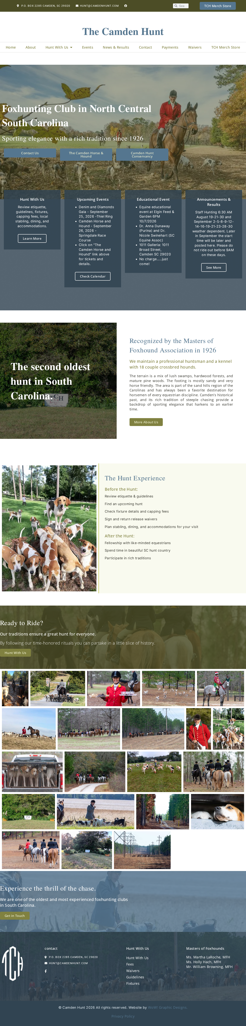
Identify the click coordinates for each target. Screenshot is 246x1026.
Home (11, 47)
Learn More (32, 238)
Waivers (195, 47)
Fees (130, 964)
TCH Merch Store (225, 47)
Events (87, 47)
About (31, 47)
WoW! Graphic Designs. (168, 1007)
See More (213, 267)
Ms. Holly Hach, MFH (203, 962)
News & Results (116, 47)
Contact (145, 47)
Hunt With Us (57, 47)
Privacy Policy (123, 1016)
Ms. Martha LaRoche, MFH (208, 957)
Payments (170, 47)
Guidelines (135, 977)
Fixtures (133, 983)
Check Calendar (93, 276)
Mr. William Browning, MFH (209, 966)
